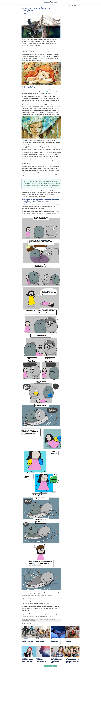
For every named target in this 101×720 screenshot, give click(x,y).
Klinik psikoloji (54, 658)
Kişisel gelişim (24, 658)
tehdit (44, 161)
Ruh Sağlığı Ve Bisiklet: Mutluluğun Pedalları (28, 640)
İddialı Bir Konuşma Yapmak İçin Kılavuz (42, 640)
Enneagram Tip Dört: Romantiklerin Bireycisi (28, 660)
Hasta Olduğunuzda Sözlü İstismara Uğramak (56, 661)
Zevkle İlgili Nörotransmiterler (41, 660)
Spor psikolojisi (25, 638)
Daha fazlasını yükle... (50, 666)
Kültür (66, 658)
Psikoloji (23, 5)
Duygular (67, 638)
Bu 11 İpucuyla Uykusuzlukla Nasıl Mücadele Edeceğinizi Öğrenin (57, 641)
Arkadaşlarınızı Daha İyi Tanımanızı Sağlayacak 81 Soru (72, 661)
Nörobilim (38, 658)
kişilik (47, 91)
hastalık (23, 60)
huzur (35, 114)
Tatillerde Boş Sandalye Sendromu (72, 640)
